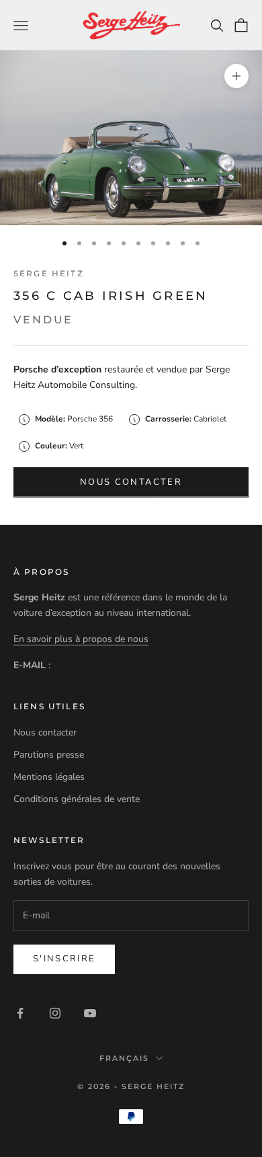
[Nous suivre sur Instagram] (55, 1013)
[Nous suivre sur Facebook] (20, 1013)
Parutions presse (48, 754)
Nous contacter (131, 482)
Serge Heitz (48, 273)
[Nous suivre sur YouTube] (90, 1013)
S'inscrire (64, 959)
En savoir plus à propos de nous (80, 639)
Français (124, 1058)
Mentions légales (49, 776)
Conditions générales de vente (76, 799)
